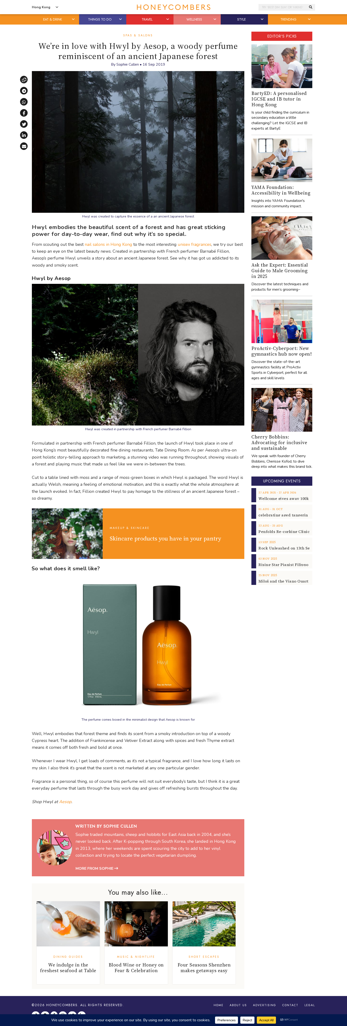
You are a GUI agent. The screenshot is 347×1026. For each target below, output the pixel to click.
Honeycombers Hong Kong (173, 7)
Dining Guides (68, 957)
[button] (73, 19)
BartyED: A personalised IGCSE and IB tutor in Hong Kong (279, 99)
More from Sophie (95, 868)
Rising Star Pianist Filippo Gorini (290, 564)
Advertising (264, 1005)
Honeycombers (62, 1005)
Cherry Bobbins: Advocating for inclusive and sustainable (279, 442)
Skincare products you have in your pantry (165, 538)
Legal (310, 1005)
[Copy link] (24, 79)
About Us (238, 1005)
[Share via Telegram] (24, 90)
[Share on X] (24, 124)
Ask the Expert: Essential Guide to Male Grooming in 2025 (279, 271)
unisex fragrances (194, 244)
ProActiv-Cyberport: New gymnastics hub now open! (281, 351)
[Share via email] (24, 146)
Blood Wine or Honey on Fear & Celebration (136, 968)
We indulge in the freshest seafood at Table (68, 968)
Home (219, 1005)
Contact (290, 1005)
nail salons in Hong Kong (108, 244)
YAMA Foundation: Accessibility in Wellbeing (280, 190)
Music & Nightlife (136, 957)
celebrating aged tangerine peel (289, 515)
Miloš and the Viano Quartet (285, 581)
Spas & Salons (138, 35)
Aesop (65, 802)
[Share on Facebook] (24, 113)
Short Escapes (204, 957)
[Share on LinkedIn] (24, 135)
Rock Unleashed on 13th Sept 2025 (290, 548)
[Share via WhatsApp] (24, 102)
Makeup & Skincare (130, 528)
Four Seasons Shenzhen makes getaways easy (204, 968)
